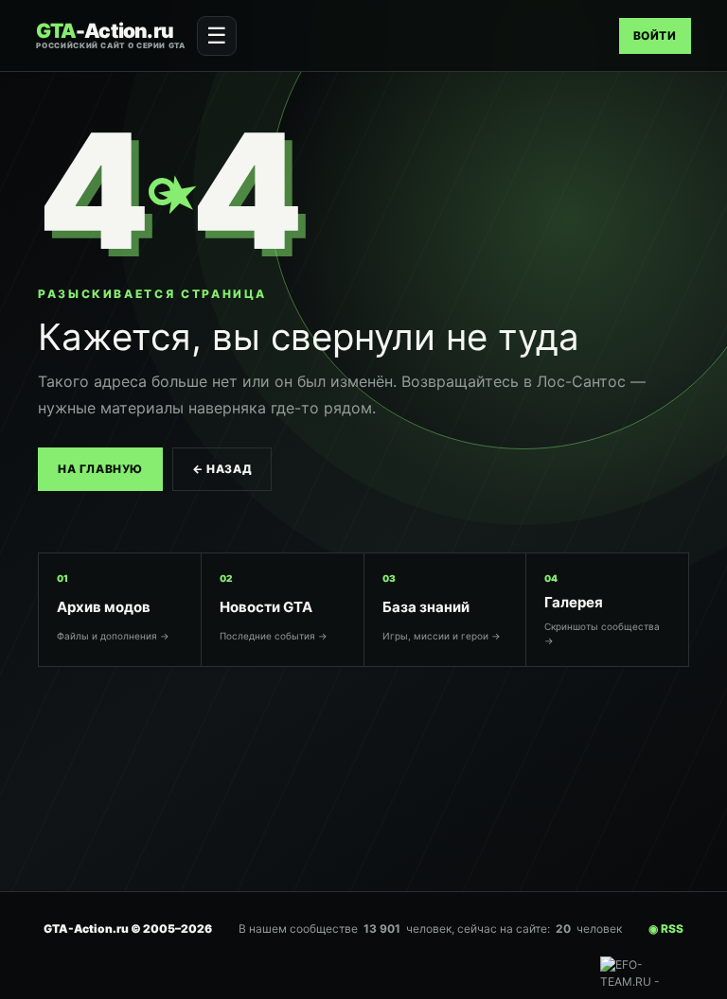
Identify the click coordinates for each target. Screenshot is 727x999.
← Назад (222, 469)
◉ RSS (665, 928)
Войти (655, 35)
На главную (100, 469)
